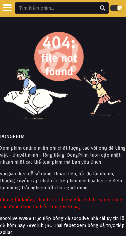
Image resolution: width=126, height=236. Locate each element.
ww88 (25, 218)
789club (35, 225)
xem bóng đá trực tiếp (101, 225)
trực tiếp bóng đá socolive (61, 218)
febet (70, 225)
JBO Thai (53, 225)
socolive (9, 218)
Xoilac (6, 232)
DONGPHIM (12, 136)
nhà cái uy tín (104, 218)
